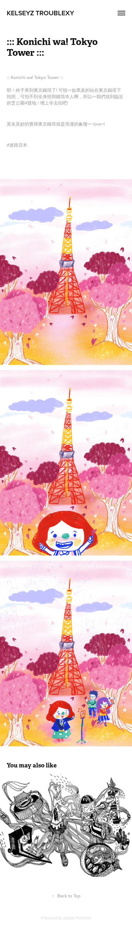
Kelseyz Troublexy (40, 13)
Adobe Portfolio (77, 918)
